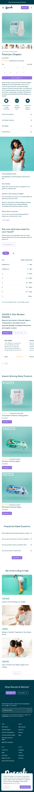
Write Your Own (19, 333)
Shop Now (25, 7)
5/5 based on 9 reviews (14, 459)
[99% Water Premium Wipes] (17, 487)
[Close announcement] (32, 1)
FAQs (3, 752)
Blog (20, 735)
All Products (5, 727)
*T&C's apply (6, 220)
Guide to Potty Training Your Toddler (14, 602)
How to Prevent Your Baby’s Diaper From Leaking (15, 666)
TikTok (20, 752)
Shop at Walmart (15, 78)
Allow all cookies (25, 787)
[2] (6, 95)
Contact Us (5, 750)
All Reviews (6, 333)
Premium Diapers (6, 729)
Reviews (21, 732)
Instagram (21, 750)
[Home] (8, 7)
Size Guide (29, 64)
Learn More (16, 557)
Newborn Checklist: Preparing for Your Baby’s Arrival (16, 633)
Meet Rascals (22, 727)
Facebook (21, 755)
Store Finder (21, 693)
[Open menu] (3, 7)
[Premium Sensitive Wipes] (17, 442)
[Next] (6, 363)
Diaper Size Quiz (6, 758)
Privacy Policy (5, 716)
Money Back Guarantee (8, 760)
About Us (21, 729)
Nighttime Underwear (7, 742)
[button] (17, 28)
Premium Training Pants (8, 732)
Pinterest (21, 758)
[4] (23, 193)
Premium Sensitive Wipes (8, 735)
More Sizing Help (7, 244)
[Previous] (3, 363)
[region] (17, 28)
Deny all (7, 787)
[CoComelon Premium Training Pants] (17, 396)
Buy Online (9, 693)
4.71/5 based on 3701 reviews (16, 413)
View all (16, 673)
